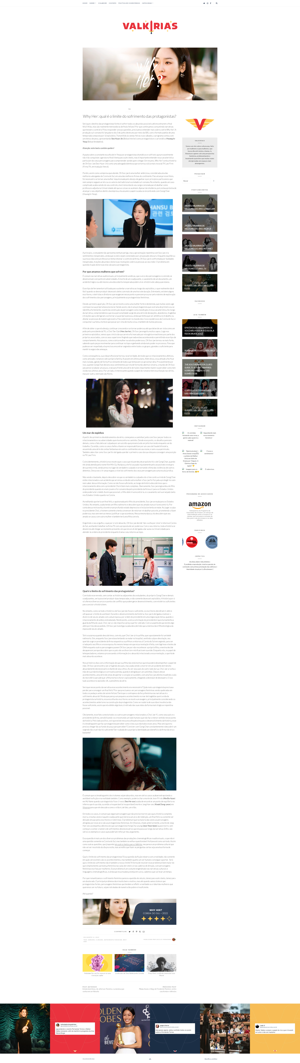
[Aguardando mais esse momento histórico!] (208, 440)
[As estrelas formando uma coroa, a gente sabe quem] (190, 440)
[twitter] (129, 932)
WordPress (208, 1059)
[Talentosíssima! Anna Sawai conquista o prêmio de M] (190, 458)
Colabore (102, 3)
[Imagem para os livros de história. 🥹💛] (190, 476)
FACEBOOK (200, 301)
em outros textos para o (128, 844)
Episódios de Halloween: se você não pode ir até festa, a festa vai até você (199, 330)
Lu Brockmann (207, 569)
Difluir (215, 1059)
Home (85, 3)
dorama (91, 939)
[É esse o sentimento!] (208, 458)
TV (129, 109)
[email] (143, 932)
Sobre (92, 3)
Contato (112, 3)
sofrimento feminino (113, 939)
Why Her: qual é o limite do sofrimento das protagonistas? (129, 116)
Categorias (147, 3)
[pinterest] (137, 932)
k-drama (99, 939)
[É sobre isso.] (208, 476)
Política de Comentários (129, 3)
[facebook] (133, 932)
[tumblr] (140, 932)
